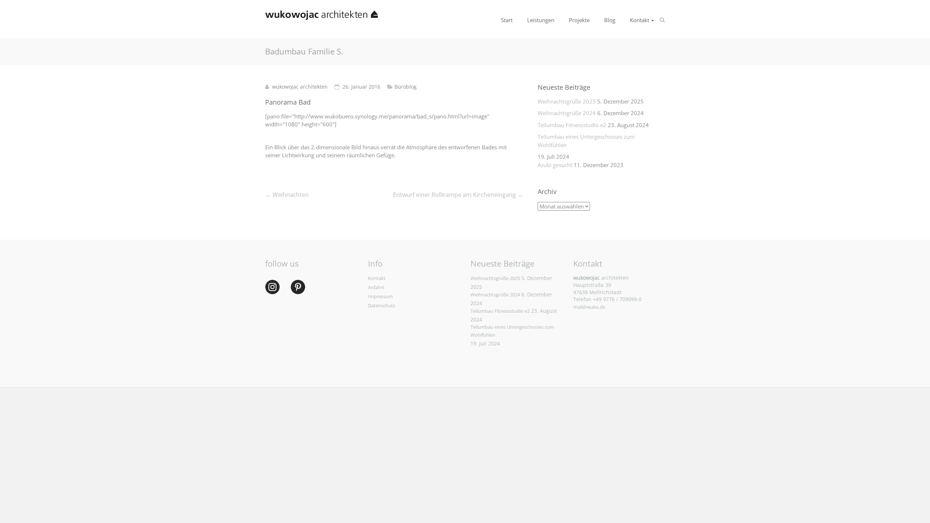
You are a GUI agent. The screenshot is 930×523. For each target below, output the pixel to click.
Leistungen (540, 20)
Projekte (579, 20)
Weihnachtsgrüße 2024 (567, 113)
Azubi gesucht (555, 165)
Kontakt (639, 20)
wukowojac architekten (300, 86)
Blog (609, 20)
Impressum (380, 296)
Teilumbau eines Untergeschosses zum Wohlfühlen (586, 141)
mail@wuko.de (589, 307)
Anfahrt (376, 287)
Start (507, 20)
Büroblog (406, 86)
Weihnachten (287, 195)
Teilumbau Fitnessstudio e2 (572, 125)
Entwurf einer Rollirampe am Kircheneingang (458, 195)
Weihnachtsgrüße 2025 (567, 101)
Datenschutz (381, 305)
